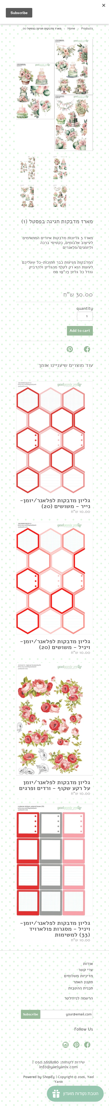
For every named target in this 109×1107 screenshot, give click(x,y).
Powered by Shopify (39, 1077)
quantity (84, 308)
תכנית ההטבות (80, 988)
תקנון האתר (83, 982)
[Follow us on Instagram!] (66, 1046)
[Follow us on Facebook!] (88, 1046)
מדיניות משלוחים (78, 976)
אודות (88, 964)
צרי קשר (85, 970)
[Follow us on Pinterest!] (77, 1046)
